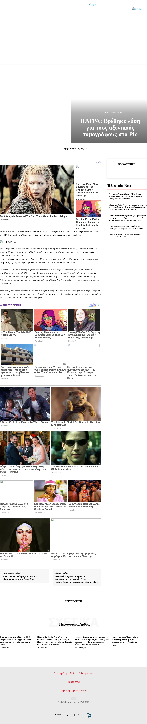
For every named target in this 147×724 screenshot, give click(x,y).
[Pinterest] (127, 171)
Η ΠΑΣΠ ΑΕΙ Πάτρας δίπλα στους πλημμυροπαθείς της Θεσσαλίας (20, 578)
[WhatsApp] (133, 171)
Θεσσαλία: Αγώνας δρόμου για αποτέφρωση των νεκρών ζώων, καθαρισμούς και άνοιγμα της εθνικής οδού (76, 579)
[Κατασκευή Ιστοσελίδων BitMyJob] (89, 715)
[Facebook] (113, 171)
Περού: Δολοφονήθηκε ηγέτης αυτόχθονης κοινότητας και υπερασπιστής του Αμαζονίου (126, 227)
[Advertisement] (73, 42)
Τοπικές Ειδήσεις (110, 112)
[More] (140, 171)
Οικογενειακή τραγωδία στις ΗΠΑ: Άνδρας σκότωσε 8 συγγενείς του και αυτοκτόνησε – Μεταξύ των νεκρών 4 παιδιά (125, 196)
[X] (120, 171)
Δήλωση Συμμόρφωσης (73, 690)
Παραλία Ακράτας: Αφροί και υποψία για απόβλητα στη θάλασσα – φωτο (124, 236)
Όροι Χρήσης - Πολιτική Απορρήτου (73, 673)
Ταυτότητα (74, 681)
